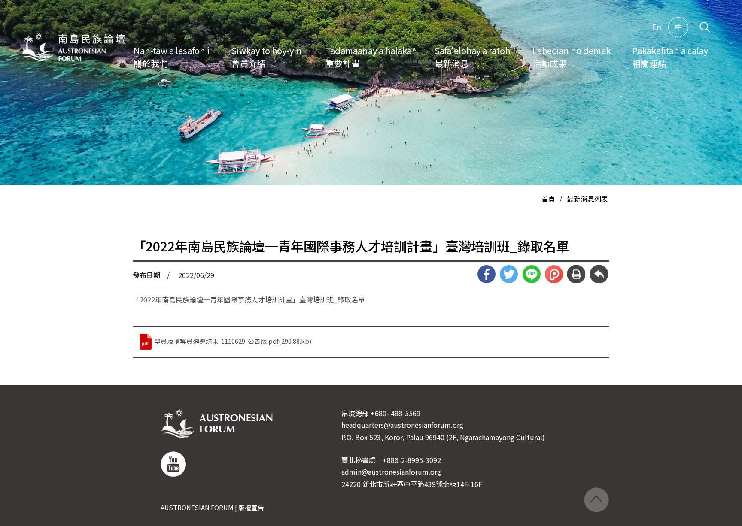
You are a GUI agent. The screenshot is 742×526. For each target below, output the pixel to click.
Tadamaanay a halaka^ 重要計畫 (371, 57)
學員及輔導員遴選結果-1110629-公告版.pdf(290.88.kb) (232, 340)
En (656, 26)
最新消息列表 (587, 198)
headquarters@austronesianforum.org (402, 425)
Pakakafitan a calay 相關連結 (670, 57)
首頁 (548, 198)
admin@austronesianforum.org (391, 471)
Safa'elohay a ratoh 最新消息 (472, 57)
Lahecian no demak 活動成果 (571, 57)
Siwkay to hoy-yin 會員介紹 (266, 57)
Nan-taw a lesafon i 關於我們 (172, 57)
